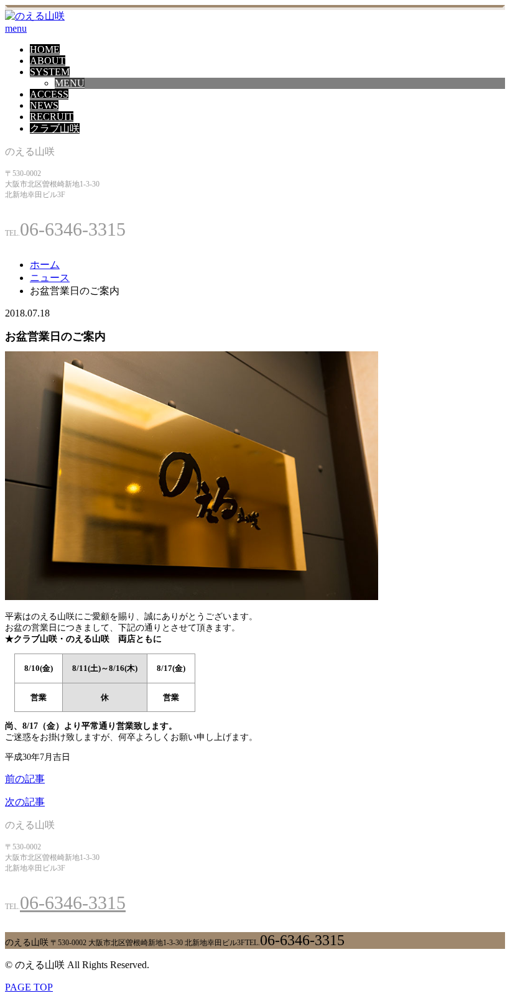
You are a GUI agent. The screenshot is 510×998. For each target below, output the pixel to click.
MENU (70, 83)
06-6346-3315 (73, 902)
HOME (45, 49)
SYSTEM (50, 72)
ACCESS (49, 94)
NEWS (44, 105)
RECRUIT (51, 116)
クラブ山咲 (55, 128)
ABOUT (47, 60)
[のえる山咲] (35, 16)
